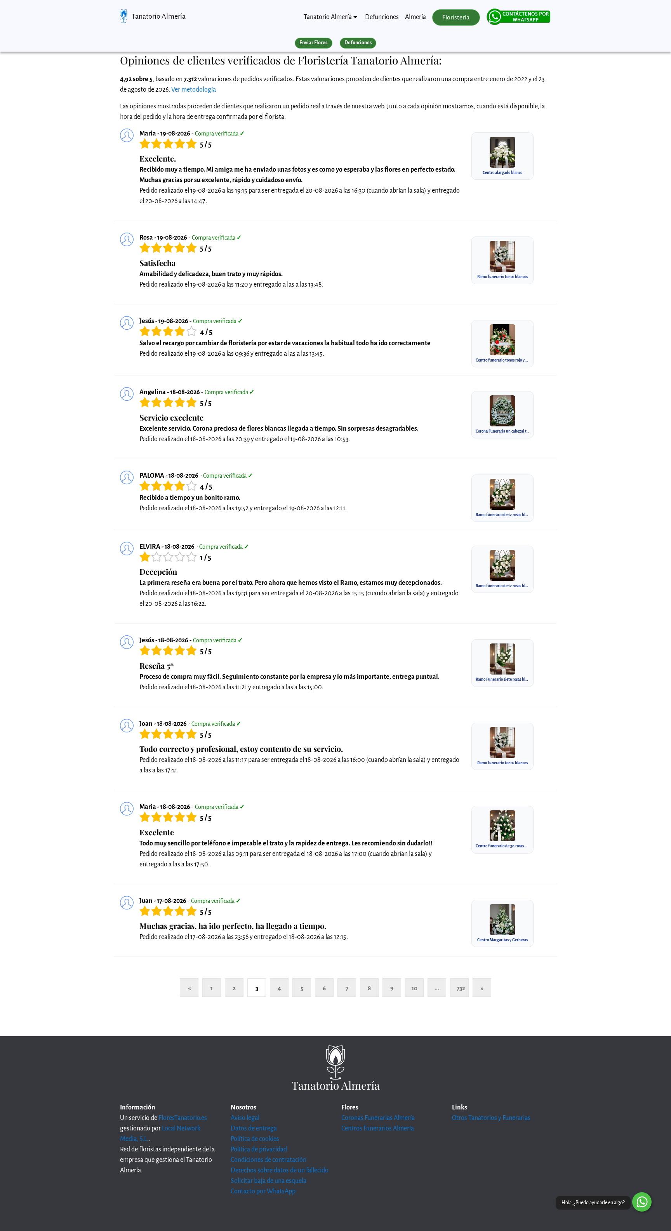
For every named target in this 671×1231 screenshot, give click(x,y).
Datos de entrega (254, 1128)
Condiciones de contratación (268, 1159)
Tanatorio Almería (159, 16)
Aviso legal (245, 1118)
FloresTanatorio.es (182, 1118)
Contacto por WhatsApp (263, 1191)
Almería (415, 17)
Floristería (455, 17)
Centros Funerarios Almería (377, 1128)
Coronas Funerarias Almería (378, 1118)
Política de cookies (255, 1138)
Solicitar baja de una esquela (268, 1180)
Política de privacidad (259, 1149)
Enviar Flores (313, 42)
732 (461, 988)
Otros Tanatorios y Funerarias (491, 1118)
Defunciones (382, 17)
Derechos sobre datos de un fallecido (280, 1170)
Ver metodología (193, 89)
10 (414, 988)
